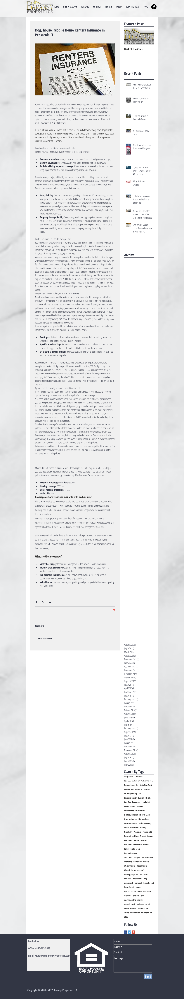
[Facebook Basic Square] (125, 932)
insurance (127, 895)
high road (138, 883)
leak (142, 895)
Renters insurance (130, 853)
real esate (140, 904)
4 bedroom (139, 776)
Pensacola (137, 832)
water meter (135, 912)
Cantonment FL (137, 789)
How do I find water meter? (134, 810)
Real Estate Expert (140, 840)
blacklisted (143, 874)
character (127, 878)
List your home (143, 819)
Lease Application (130, 819)
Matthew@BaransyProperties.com (52, 955)
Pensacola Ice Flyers (131, 836)
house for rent (148, 883)
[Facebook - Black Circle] (154, 6)
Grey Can (127, 802)
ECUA (140, 793)
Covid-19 (147, 789)
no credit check (129, 904)
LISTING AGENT (144, 814)
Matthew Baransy (130, 823)
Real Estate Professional (133, 844)
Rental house (135, 849)
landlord (136, 895)
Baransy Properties (131, 785)
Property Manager (147, 836)
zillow (126, 917)
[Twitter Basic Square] (129, 932)
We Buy (146, 861)
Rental (126, 849)
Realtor (146, 844)
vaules (126, 912)
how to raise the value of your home (137, 891)
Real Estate (128, 840)
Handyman (136, 802)
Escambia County (130, 798)
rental (126, 908)
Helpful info (146, 802)
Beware (127, 789)
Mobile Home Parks (131, 827)
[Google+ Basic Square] (133, 932)
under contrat (143, 908)
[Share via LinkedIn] (49, 602)
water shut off (146, 912)
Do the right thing (130, 793)
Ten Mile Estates (147, 857)
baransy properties (131, 874)
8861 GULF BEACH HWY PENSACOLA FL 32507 (139, 780)
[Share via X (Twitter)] (43, 602)
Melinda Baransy (145, 823)
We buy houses (129, 866)
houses (138, 887)
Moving (142, 827)
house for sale (129, 887)
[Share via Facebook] (36, 602)
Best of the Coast (146, 785)
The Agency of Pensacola (133, 861)
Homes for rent (129, 806)
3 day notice (128, 776)
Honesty (140, 806)
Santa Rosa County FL (132, 857)
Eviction (141, 798)
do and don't (137, 878)
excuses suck (128, 883)
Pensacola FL (147, 832)
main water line (130, 900)
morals (140, 900)
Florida (148, 798)
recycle (147, 904)
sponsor (133, 908)
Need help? (128, 832)
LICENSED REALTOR (131, 814)
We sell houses (142, 866)
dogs (145, 878)
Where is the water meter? (134, 870)
